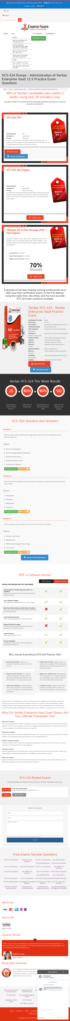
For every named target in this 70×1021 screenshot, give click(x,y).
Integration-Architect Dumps (11, 1000)
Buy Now (20, 795)
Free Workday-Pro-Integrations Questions (42, 887)
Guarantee (34, 1011)
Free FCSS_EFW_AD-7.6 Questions (59, 882)
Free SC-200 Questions (11, 878)
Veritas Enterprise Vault (20, 89)
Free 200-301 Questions (59, 863)
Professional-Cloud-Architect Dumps (27, 990)
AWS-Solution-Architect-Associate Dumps (11, 990)
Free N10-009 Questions (43, 863)
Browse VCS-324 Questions (36, 558)
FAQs (26, 1011)
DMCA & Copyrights (35, 1013)
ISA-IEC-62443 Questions (11, 882)
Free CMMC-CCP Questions (59, 867)
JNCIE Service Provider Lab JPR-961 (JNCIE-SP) (20, 56)
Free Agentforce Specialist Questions (27, 882)
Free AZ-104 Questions (11, 866)
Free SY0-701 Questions (11, 860)
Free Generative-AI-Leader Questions (43, 882)
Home (6, 33)
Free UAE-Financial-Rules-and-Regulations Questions (59, 887)
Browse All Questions (18, 156)
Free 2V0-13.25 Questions (43, 860)
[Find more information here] (53, 995)
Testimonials (50, 33)
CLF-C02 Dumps (27, 1000)
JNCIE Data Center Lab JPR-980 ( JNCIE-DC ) (20, 41)
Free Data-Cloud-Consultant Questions (27, 887)
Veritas (10, 89)
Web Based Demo (42, 370)
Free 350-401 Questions (27, 866)
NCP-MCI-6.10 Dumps (27, 1003)
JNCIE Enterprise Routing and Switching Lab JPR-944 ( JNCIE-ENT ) (20, 46)
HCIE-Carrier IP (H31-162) (20, 63)
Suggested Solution (12, 469)
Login (7, 11)
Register (6, 15)
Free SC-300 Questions (27, 878)
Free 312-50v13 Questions (59, 871)
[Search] (20, 20)
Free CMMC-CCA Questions (27, 872)
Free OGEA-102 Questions (43, 878)
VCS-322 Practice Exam (19, 788)
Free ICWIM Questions (43, 875)
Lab (12, 33)
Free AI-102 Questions (42, 871)
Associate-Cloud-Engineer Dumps (27, 995)
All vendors (37, 33)
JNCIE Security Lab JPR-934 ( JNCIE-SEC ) (20, 51)
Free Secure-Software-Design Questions (11, 887)
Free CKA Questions (59, 875)
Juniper (14, 37)
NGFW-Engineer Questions (59, 878)
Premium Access (39, 38)
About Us (19, 1011)
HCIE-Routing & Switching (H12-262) (21, 66)
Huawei (14, 60)
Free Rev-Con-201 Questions (27, 860)
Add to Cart (13, 152)
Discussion (24, 469)
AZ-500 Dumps (11, 995)
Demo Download (39, 364)
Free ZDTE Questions (59, 860)
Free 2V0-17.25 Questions (43, 866)
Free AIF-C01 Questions (11, 871)
